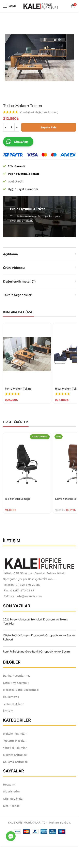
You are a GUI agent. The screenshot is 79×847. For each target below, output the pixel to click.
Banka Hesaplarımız (16, 675)
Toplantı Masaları (15, 740)
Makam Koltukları (15, 754)
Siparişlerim (11, 791)
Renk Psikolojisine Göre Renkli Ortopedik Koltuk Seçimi (36, 651)
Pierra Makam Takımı (18, 388)
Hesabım (9, 784)
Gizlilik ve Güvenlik (16, 682)
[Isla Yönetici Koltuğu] (27, 464)
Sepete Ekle (49, 127)
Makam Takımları (15, 733)
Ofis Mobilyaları (14, 798)
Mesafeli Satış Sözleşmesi (21, 689)
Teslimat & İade (13, 704)
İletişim (8, 711)
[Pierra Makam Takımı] (27, 354)
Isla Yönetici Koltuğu (17, 499)
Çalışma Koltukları (15, 761)
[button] (9, 58)
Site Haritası (11, 805)
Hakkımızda (11, 696)
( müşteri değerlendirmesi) (39, 112)
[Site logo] (41, 6)
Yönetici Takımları (15, 747)
